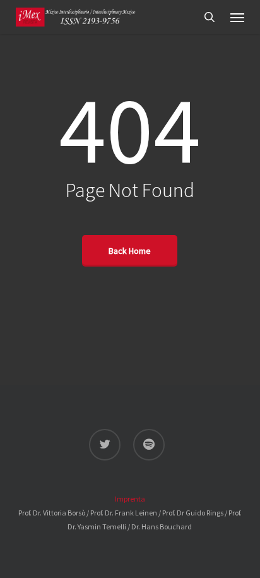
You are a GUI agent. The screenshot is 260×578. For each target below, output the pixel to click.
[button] (237, 17)
